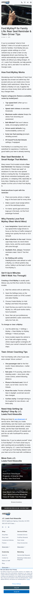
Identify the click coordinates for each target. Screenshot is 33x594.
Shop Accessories (22, 543)
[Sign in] (27, 2)
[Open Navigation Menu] (31, 2)
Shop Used (5, 537)
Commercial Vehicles (8, 540)
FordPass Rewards (22, 537)
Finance (4, 543)
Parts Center (20, 540)
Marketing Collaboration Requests (24, 558)
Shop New (5, 534)
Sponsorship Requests (23, 555)
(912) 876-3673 (6, 523)
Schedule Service (22, 534)
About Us (4, 555)
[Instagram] (5, 527)
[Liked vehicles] (24, 2)
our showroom (20, 419)
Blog (3, 563)
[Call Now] (21, 2)
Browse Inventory (16, 502)
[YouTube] (8, 527)
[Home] (5, 2)
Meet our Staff (6, 560)
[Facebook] (2, 527)
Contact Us (5, 558)
